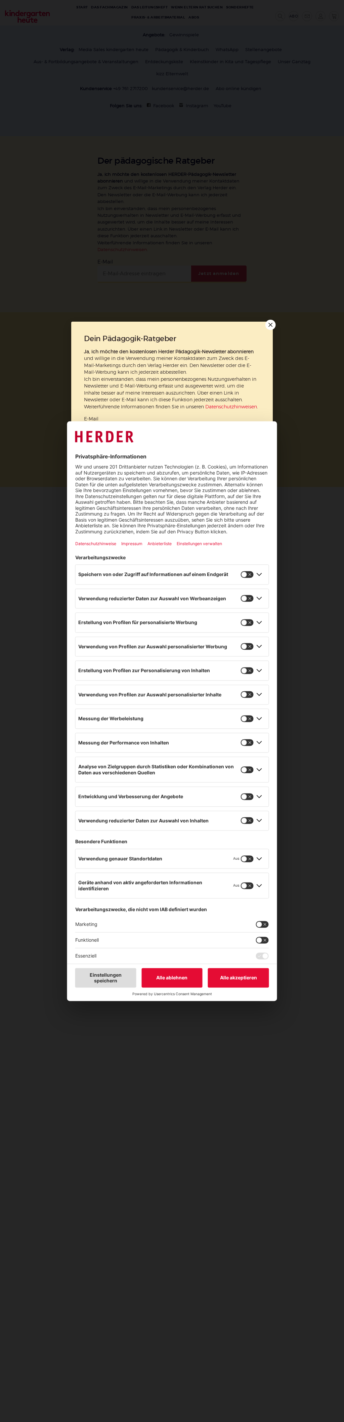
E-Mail (91, 418)
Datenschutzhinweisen (231, 406)
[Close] (269, 324)
